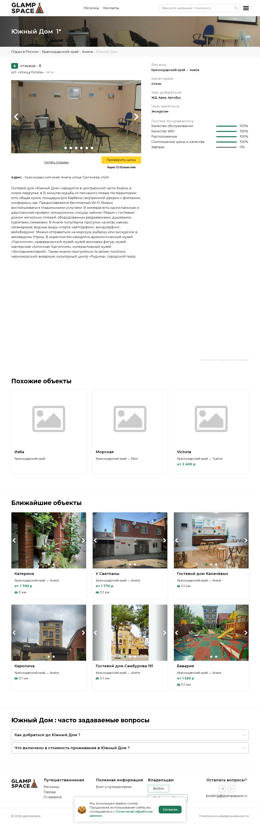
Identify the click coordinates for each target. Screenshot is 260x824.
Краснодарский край (60, 52)
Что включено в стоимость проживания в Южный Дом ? (72, 748)
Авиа (162, 97)
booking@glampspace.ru (226, 796)
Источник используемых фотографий (224, 359)
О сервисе (53, 797)
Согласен (170, 809)
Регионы (91, 8)
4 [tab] (76, 148)
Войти (158, 788)
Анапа (87, 52)
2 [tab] (65, 148)
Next (136, 116)
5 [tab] (81, 148)
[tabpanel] (76, 116)
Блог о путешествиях (114, 787)
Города (50, 792)
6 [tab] (87, 148)
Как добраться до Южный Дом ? (47, 735)
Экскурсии (159, 111)
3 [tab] (71, 148)
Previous (16, 116)
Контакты (111, 8)
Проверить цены (121, 160)
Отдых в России (25, 52)
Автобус (174, 97)
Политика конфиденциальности (224, 816)
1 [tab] (60, 148)
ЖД (154, 97)
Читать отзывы (56, 162)
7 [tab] (92, 148)
